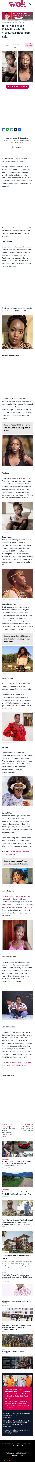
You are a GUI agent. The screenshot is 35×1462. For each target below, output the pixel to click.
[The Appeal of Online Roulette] (17, 1362)
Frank (14, 1461)
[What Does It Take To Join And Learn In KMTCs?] (17, 1314)
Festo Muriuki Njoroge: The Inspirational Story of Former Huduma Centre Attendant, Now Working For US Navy (17, 1222)
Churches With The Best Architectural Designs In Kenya (27, 1128)
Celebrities (10, 20)
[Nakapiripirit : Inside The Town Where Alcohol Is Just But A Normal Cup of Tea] (17, 1179)
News (3, 1323)
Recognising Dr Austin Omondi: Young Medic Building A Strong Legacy (16, 1414)
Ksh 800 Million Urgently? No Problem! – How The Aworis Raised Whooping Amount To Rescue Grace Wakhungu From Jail (17, 1422)
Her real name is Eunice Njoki (13, 896)
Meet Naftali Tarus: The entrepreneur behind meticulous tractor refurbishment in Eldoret (17, 1277)
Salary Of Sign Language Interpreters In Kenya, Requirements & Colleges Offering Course (9, 1131)
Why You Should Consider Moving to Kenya (16, 1257)
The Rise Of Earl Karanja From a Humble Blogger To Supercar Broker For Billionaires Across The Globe (17, 1163)
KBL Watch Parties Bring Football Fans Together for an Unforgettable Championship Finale (16, 1327)
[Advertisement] (17, 109)
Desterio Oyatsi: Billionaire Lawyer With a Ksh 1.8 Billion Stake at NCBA (16, 1431)
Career (4, 1299)
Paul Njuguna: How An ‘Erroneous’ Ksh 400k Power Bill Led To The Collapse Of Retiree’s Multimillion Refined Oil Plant (17, 1392)
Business (6, 1252)
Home (4, 20)
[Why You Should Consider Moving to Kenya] (17, 1242)
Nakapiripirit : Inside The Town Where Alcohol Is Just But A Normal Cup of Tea (16, 1193)
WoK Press (8, 1398)
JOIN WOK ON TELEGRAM (19, 86)
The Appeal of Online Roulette (13, 1352)
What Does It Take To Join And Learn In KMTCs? (16, 1302)
